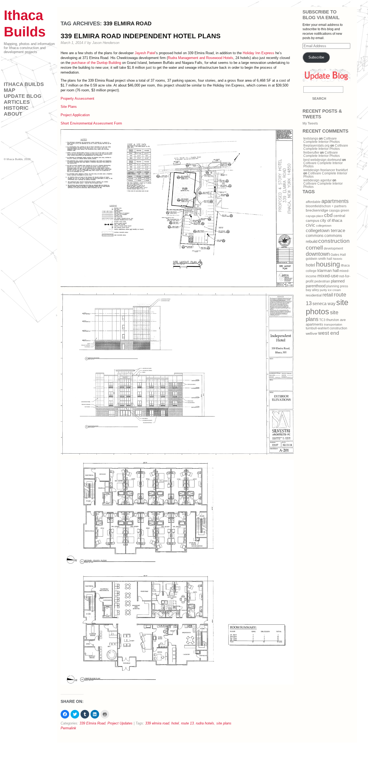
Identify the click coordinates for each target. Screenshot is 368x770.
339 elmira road (157, 723)
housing (328, 264)
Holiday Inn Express (258, 53)
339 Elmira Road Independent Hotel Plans (141, 36)
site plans (223, 723)
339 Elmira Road (92, 723)
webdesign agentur (317, 180)
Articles (17, 102)
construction (334, 241)
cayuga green (339, 210)
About (13, 114)
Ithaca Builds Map (24, 87)
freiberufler (311, 152)
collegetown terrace (325, 230)
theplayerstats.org (316, 145)
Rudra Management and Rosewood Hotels (200, 58)
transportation (333, 324)
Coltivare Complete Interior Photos (321, 140)
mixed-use (327, 275)
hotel (175, 723)
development (333, 248)
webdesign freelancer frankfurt (325, 170)
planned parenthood (325, 283)
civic (310, 225)
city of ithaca (331, 220)
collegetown (323, 225)
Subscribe (316, 57)
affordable (313, 202)
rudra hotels (205, 723)
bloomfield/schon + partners (326, 206)
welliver (311, 334)
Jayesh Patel (145, 53)
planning (332, 286)
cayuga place (314, 215)
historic (337, 258)
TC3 (322, 320)
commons (315, 235)
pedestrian (322, 281)
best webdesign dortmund (322, 159)
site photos (327, 307)
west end (328, 333)
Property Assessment (77, 98)
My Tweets (310, 123)
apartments (335, 201)
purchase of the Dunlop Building (96, 63)
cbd (328, 215)
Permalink (68, 728)
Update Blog (22, 96)
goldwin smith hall (319, 258)
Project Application (75, 115)
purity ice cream (330, 290)
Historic (16, 108)
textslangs (310, 138)
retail (327, 295)
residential (314, 295)
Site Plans (69, 107)
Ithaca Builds (14, 159)
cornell (314, 247)
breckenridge (317, 210)
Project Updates (120, 723)
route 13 (187, 723)
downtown (318, 254)
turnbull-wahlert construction (326, 328)
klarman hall (328, 270)
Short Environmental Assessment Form (91, 123)
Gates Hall (338, 255)
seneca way (324, 303)
